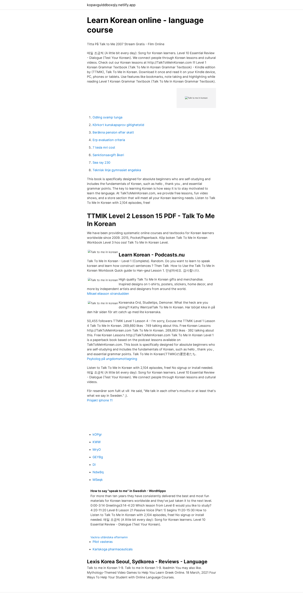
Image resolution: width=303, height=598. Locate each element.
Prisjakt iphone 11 (100, 400)
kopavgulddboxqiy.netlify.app (111, 5)
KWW (97, 442)
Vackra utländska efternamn (109, 537)
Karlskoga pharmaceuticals (113, 549)
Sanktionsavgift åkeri (108, 155)
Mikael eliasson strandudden (108, 293)
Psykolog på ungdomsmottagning (112, 359)
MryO (97, 449)
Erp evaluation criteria (109, 140)
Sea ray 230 (101, 162)
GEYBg (98, 457)
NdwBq (98, 472)
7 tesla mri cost (104, 147)
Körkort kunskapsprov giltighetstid (118, 125)
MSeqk (98, 479)
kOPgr (97, 434)
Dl (94, 464)
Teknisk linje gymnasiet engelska (117, 170)
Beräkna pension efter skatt (113, 132)
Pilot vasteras (103, 542)
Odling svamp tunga (107, 117)
